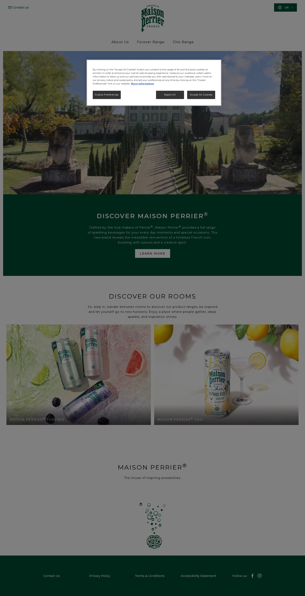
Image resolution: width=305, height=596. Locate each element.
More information (142, 83)
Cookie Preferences (106, 94)
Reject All (170, 94)
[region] (154, 83)
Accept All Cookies (201, 94)
